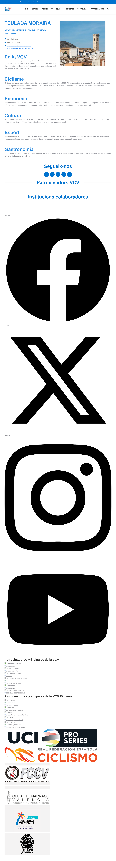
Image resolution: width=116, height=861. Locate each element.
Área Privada (8, 2)
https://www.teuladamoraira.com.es (19, 46)
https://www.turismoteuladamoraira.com (20, 48)
